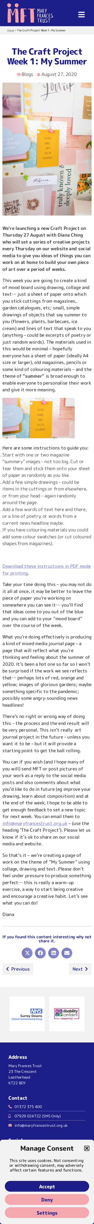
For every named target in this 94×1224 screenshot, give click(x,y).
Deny (47, 1199)
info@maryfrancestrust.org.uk (34, 823)
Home (10, 30)
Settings (47, 1212)
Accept (47, 1186)
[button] (86, 1148)
